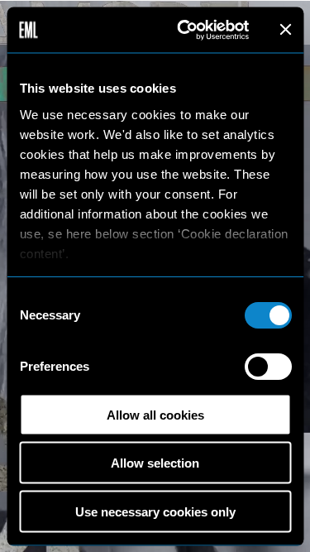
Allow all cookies (155, 414)
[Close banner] (285, 30)
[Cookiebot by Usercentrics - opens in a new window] (185, 30)
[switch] (267, 366)
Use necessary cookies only (155, 511)
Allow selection (155, 463)
